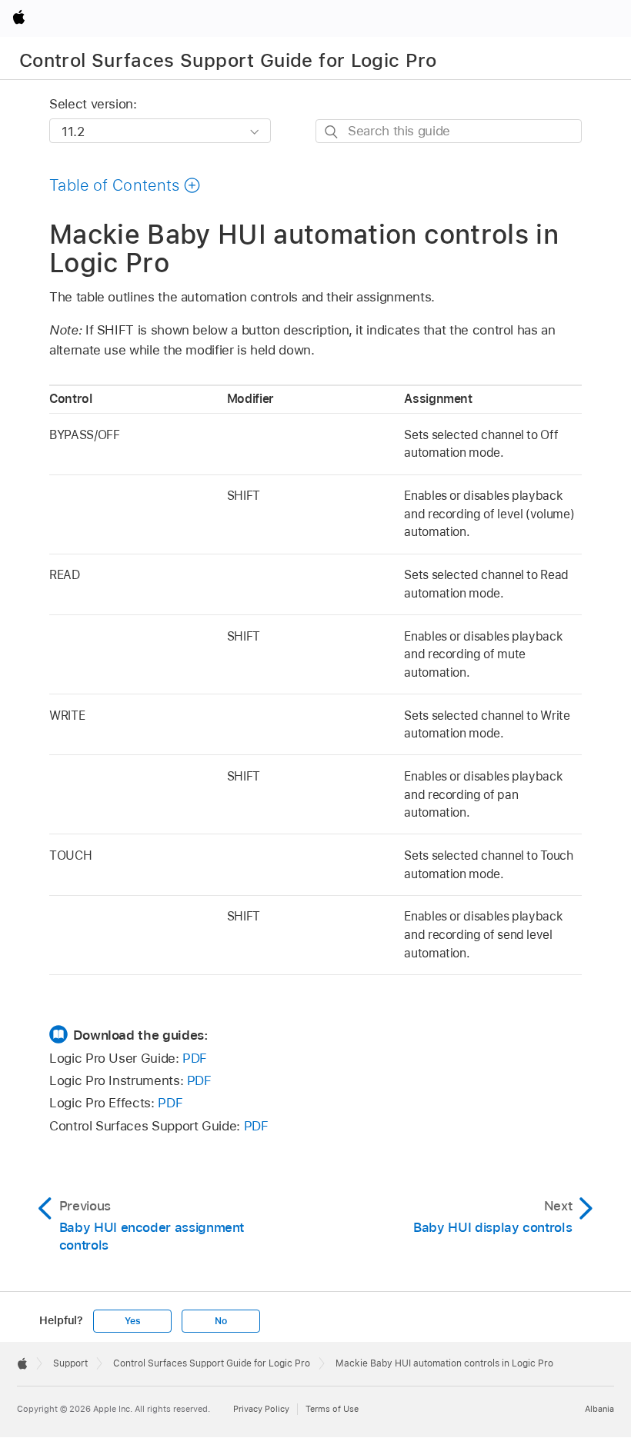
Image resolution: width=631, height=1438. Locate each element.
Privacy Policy (261, 1408)
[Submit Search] (332, 132)
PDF (194, 1058)
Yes (132, 1321)
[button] (125, 185)
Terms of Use (332, 1408)
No (221, 1321)
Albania (599, 1408)
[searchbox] (449, 131)
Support (70, 1363)
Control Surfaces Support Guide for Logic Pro (228, 60)
